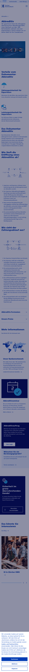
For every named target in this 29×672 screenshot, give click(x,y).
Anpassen (14, 668)
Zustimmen (14, 659)
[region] (14, 652)
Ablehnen (14, 664)
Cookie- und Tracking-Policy (9, 644)
